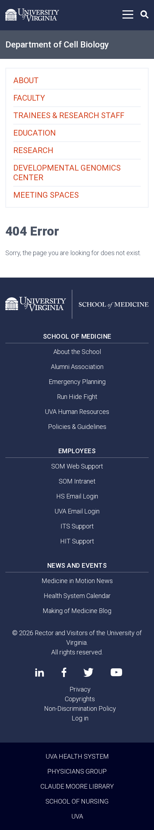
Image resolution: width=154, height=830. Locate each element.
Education (34, 132)
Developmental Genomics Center (67, 172)
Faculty (29, 97)
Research (33, 150)
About (26, 80)
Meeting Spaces (46, 195)
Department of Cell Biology (57, 45)
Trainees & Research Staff (68, 115)
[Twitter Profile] (88, 672)
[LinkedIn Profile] (39, 672)
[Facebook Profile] (64, 672)
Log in (80, 718)
